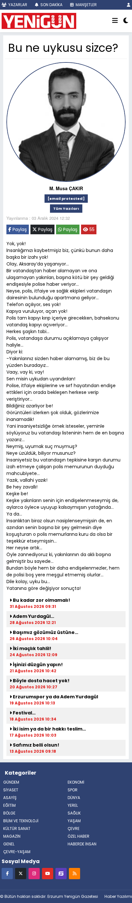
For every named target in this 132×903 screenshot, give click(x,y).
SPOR (73, 790)
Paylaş (19, 229)
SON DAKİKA (50, 4)
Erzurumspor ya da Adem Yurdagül (55, 697)
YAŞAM (74, 821)
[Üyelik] (128, 4)
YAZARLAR (17, 4)
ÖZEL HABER (78, 836)
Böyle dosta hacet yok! (41, 680)
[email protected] (66, 198)
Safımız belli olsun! (35, 745)
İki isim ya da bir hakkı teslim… (49, 729)
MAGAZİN (12, 836)
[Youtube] (47, 873)
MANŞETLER (86, 4)
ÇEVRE (73, 828)
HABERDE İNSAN (82, 844)
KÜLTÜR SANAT (16, 828)
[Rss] (74, 873)
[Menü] (115, 20)
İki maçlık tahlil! (31, 648)
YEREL (73, 805)
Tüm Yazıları (66, 208)
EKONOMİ (76, 782)
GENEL (8, 844)
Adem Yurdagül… (33, 616)
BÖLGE (9, 813)
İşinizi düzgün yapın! (37, 664)
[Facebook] (7, 873)
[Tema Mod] (125, 21)
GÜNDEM (11, 782)
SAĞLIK (74, 813)
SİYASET (10, 790)
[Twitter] (20, 873)
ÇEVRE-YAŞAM (16, 851)
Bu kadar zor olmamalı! (41, 600)
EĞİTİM (9, 805)
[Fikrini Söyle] (61, 873)
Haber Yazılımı (118, 896)
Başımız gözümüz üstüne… (45, 632)
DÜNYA (74, 797)
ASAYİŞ (10, 797)
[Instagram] (34, 873)
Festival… (24, 713)
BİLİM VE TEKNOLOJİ (20, 821)
